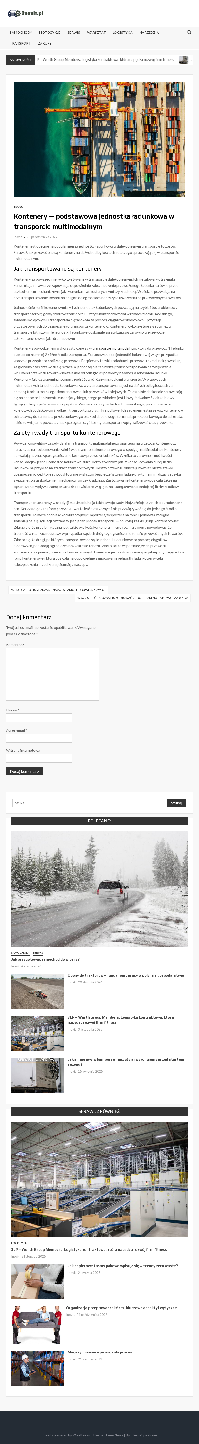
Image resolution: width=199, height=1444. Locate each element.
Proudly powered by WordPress (65, 1435)
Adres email (16, 730)
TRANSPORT (20, 43)
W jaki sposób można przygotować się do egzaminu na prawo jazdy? (130, 598)
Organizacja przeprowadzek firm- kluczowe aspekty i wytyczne (121, 1308)
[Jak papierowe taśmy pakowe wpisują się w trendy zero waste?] (37, 1281)
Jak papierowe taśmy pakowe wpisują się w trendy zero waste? (123, 1266)
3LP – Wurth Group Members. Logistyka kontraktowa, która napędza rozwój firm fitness (72, 60)
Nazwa (12, 710)
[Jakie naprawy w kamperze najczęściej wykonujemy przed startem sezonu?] (153, 59)
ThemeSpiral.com (144, 1435)
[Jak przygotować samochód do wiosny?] (99, 888)
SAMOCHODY (21, 32)
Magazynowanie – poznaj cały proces (100, 1352)
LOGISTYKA (123, 32)
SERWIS (73, 32)
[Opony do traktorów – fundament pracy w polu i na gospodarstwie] (37, 991)
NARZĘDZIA (149, 32)
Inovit (18, 237)
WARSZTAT (96, 32)
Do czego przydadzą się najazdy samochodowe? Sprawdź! (61, 590)
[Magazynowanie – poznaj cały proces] (37, 1367)
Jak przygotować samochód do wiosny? (45, 959)
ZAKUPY (45, 43)
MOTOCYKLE (49, 32)
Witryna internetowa (23, 750)
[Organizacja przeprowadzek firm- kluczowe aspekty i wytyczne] (37, 1324)
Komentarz (16, 645)
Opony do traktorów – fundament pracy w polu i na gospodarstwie (126, 975)
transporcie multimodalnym (114, 348)
